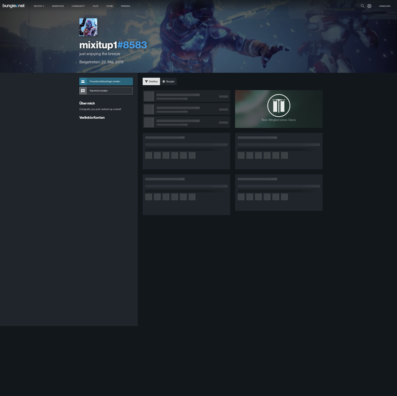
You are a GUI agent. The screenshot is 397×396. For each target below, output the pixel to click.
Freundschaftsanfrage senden (105, 81)
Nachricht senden (99, 90)
